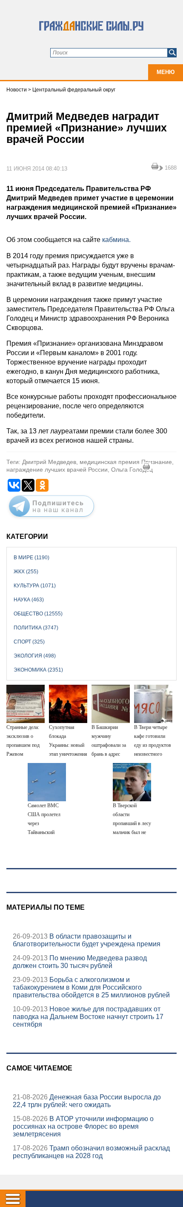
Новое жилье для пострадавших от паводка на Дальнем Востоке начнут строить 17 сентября (88, 1016)
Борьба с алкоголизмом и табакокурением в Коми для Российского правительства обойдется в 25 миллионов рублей (91, 987)
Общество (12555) (38, 614)
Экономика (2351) (38, 670)
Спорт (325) (29, 642)
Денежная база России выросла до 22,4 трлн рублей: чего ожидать (87, 1100)
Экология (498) (35, 656)
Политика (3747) (36, 628)
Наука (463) (29, 600)
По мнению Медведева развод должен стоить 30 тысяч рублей (80, 961)
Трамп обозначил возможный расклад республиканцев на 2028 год (91, 1151)
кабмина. (115, 239)
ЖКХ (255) (26, 572)
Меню (165, 72)
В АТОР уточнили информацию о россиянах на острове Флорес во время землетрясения (83, 1126)
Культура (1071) (35, 586)
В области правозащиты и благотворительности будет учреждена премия (86, 940)
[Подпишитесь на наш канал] (51, 518)
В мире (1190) (31, 558)
